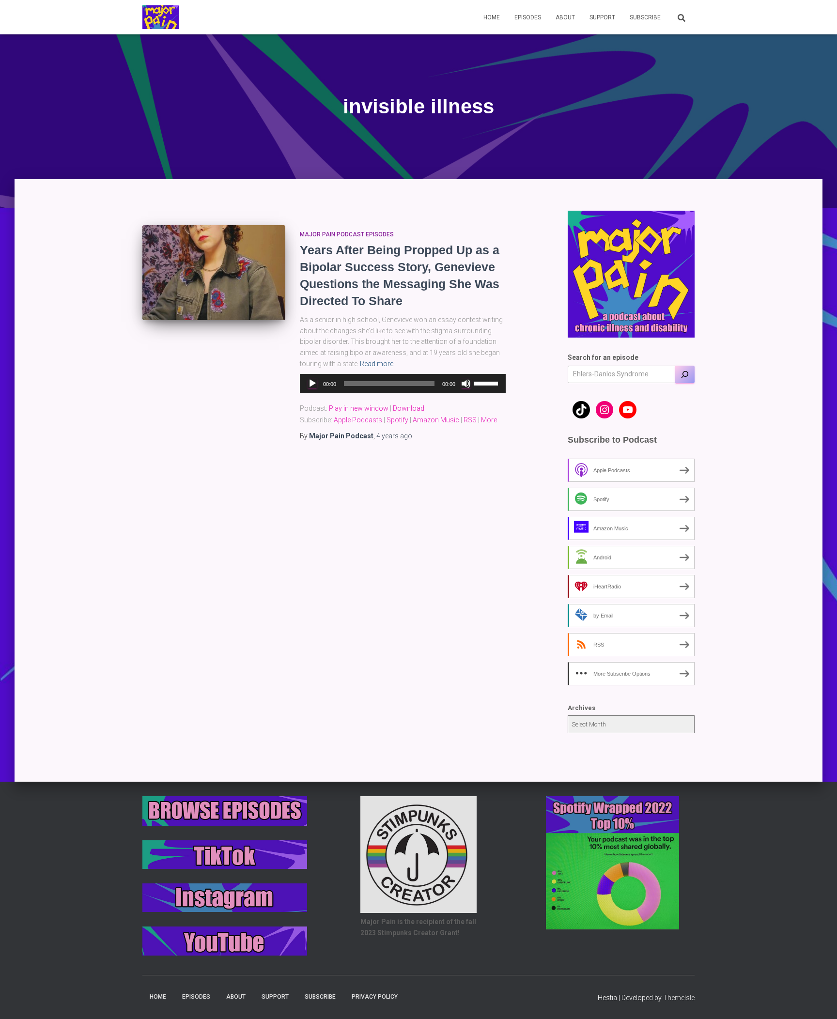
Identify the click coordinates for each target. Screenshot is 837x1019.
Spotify (397, 420)
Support (602, 17)
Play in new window (358, 408)
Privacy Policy (375, 996)
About (565, 17)
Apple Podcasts (358, 420)
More (489, 420)
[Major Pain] (160, 17)
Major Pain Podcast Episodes (347, 234)
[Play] (312, 383)
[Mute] (466, 383)
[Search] (685, 374)
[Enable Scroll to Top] (818, 1000)
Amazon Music (436, 420)
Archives (581, 707)
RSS (470, 420)
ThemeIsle (679, 998)
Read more (376, 364)
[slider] (487, 382)
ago (394, 436)
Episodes (527, 17)
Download (408, 408)
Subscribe (645, 17)
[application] (403, 383)
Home (491, 17)
